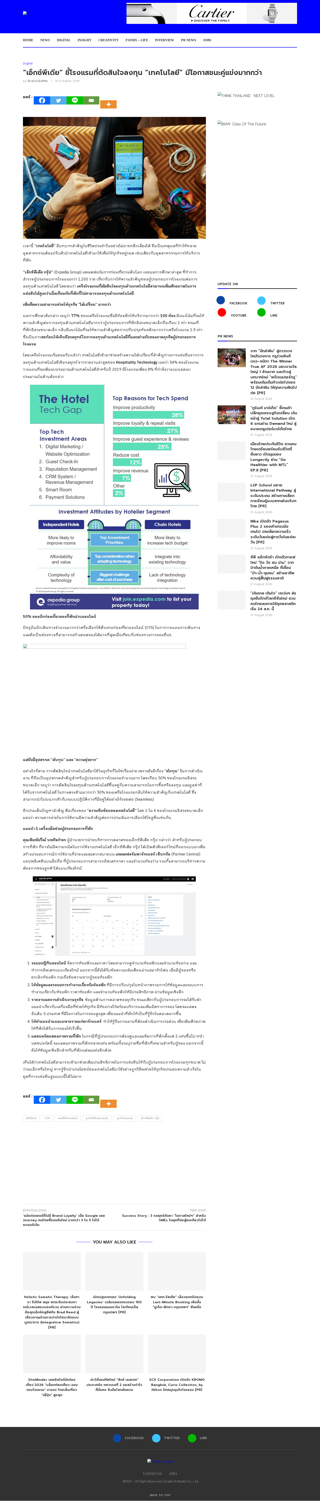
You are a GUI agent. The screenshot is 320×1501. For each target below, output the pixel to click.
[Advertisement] (114, 1164)
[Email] (91, 100)
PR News (188, 40)
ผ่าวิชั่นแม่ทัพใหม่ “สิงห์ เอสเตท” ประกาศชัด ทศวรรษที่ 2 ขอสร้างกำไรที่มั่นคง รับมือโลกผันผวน (114, 1384)
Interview (164, 40)
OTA (47, 1118)
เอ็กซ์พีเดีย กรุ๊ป (150, 1118)
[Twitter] (58, 100)
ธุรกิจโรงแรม (125, 1118)
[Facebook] (42, 100)
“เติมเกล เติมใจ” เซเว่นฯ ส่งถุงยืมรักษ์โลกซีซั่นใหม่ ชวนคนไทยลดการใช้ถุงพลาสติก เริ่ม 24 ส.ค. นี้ (273, 601)
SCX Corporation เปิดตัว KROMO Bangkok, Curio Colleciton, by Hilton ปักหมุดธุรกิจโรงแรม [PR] (177, 1384)
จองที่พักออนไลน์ (68, 1118)
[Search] (294, 40)
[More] (109, 100)
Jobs (207, 40)
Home (28, 40)
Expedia (31, 1118)
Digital (64, 40)
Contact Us (152, 1473)
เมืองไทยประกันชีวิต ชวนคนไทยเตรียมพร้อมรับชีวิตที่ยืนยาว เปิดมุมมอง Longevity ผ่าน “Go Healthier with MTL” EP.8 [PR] (273, 457)
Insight (84, 40)
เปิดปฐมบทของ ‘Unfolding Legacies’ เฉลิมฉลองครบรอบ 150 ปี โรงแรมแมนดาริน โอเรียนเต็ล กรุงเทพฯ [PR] (114, 1305)
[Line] (75, 100)
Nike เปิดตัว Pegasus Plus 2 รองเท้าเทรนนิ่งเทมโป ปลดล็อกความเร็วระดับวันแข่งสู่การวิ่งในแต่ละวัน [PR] (273, 532)
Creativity (108, 40)
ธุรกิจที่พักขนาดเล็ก (97, 1118)
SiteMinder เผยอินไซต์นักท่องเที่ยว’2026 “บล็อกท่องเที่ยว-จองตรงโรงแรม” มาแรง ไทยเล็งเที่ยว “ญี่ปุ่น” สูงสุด (52, 1387)
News (45, 40)
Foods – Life (137, 40)
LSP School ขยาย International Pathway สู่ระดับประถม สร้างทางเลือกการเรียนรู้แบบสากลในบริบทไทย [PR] (273, 496)
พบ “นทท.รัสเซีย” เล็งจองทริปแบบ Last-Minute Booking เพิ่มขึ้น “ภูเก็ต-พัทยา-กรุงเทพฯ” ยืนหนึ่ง (177, 1302)
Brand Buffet (38, 81)
